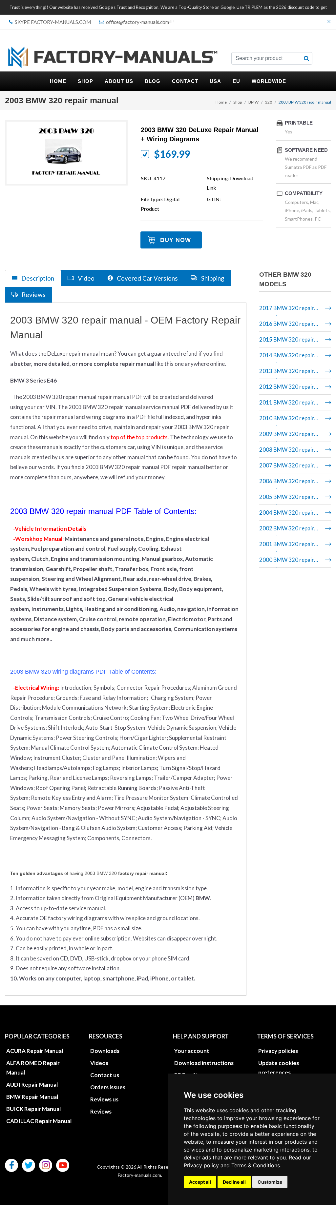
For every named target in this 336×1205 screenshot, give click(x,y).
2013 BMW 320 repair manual (286, 373)
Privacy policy (201, 1165)
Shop (237, 102)
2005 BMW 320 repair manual (286, 499)
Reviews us (104, 1099)
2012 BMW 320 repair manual (286, 389)
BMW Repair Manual (32, 1096)
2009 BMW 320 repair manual (286, 436)
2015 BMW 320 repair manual (286, 341)
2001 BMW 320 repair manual (286, 546)
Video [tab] (85, 278)
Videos (99, 1062)
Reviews (101, 1111)
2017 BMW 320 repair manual (286, 310)
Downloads (104, 1050)
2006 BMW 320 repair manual (286, 483)
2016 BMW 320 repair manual (286, 326)
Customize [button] (270, 1182)
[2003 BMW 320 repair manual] (66, 153)
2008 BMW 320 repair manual (286, 452)
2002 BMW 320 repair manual (286, 530)
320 (268, 102)
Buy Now (175, 240)
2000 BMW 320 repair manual (286, 562)
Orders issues (107, 1087)
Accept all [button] (200, 1182)
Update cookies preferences (278, 1067)
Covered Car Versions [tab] (147, 278)
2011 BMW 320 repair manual (286, 404)
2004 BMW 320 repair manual (286, 515)
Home (221, 102)
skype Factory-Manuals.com (52, 22)
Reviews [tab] (33, 294)
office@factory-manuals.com (137, 22)
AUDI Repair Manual (32, 1084)
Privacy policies (278, 1050)
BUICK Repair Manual (33, 1108)
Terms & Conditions (255, 1165)
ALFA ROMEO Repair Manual (33, 1067)
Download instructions (204, 1062)
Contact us (104, 1075)
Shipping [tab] (212, 278)
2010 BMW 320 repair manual (286, 420)
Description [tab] (37, 278)
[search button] (306, 58)
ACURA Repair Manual (34, 1050)
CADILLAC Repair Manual (39, 1120)
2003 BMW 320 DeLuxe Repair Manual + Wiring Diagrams (200, 134)
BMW (253, 102)
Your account (191, 1050)
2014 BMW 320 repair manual (286, 357)
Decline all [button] (234, 1182)
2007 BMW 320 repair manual (286, 467)
